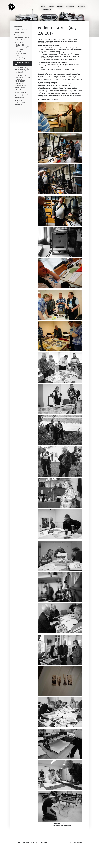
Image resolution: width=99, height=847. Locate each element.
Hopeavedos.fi (56, 99)
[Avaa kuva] (60, 117)
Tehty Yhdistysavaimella (78, 842)
